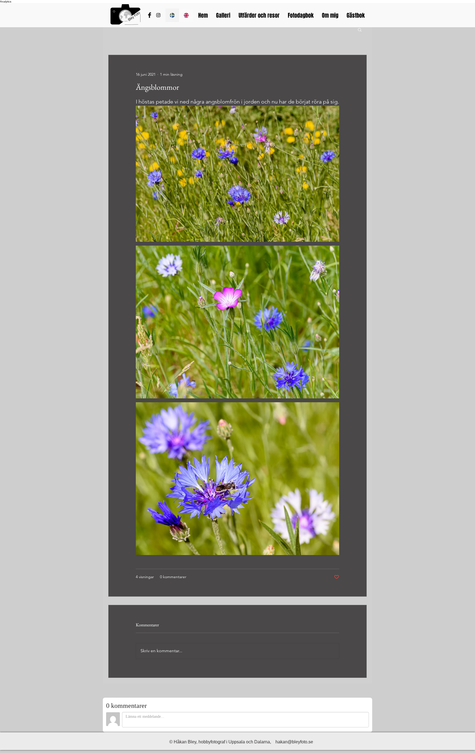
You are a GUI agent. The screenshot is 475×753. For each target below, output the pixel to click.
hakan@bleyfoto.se (294, 742)
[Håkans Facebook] (149, 15)
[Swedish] (172, 15)
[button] (359, 29)
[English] (186, 15)
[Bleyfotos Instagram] (158, 15)
